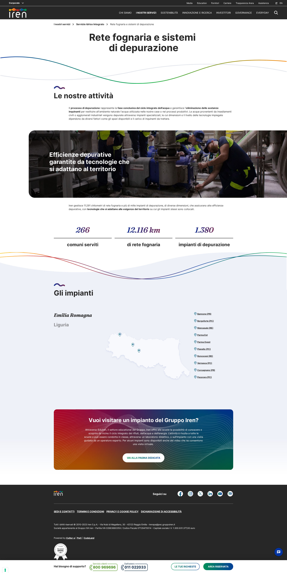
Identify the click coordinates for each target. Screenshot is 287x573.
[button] (276, 13)
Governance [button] (243, 12)
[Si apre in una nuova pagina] (60, 559)
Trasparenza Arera (245, 3)
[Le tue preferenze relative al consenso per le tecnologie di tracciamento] (5, 570)
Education (202, 3)
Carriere (227, 3)
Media (190, 3)
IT (276, 3)
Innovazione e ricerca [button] (197, 12)
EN (281, 3)
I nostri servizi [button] (146, 12)
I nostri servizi (62, 24)
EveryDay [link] (262, 12)
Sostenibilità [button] (169, 12)
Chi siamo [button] (125, 12)
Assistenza (263, 3)
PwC (79, 538)
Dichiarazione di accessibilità (161, 511)
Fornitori (215, 3)
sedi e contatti (64, 511)
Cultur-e (70, 538)
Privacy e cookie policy (122, 511)
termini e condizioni (90, 511)
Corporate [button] (14, 3)
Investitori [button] (223, 12)
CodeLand (89, 538)
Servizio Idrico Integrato (90, 24)
